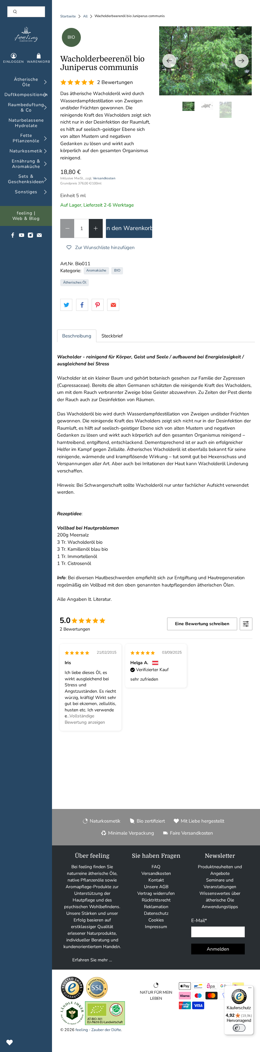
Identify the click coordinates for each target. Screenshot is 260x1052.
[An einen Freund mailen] (113, 305)
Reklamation (156, 907)
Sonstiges (26, 192)
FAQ (156, 867)
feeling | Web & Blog (26, 216)
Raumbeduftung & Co (26, 107)
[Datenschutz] (97, 998)
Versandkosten (104, 178)
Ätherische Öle (26, 82)
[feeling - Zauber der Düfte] (26, 34)
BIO (117, 270)
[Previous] (169, 61)
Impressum (156, 927)
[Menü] (250, 989)
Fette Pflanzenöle (26, 138)
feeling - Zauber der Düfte (98, 1029)
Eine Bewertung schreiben (202, 624)
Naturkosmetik (26, 151)
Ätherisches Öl (74, 282)
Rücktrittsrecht (156, 900)
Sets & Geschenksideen (26, 179)
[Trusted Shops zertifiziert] (72, 998)
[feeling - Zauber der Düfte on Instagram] (30, 237)
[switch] (239, 1028)
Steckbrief (112, 336)
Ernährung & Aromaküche (26, 164)
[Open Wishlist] (9, 1042)
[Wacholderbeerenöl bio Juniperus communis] (205, 61)
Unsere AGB (156, 887)
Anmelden (218, 949)
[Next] (242, 61)
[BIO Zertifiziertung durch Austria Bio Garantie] (105, 1023)
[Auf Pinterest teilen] (98, 305)
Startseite (68, 16)
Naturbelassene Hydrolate (26, 123)
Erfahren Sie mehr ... (92, 960)
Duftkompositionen (26, 95)
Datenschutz (156, 913)
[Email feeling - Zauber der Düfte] (39, 237)
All (85, 16)
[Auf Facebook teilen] (82, 305)
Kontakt (156, 880)
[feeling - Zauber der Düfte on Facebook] (12, 237)
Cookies (156, 920)
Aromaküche (96, 270)
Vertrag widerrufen (156, 893)
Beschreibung (76, 336)
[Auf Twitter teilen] (66, 305)
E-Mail (199, 920)
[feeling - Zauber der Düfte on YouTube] (21, 237)
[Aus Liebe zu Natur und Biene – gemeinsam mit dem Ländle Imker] (72, 1023)
